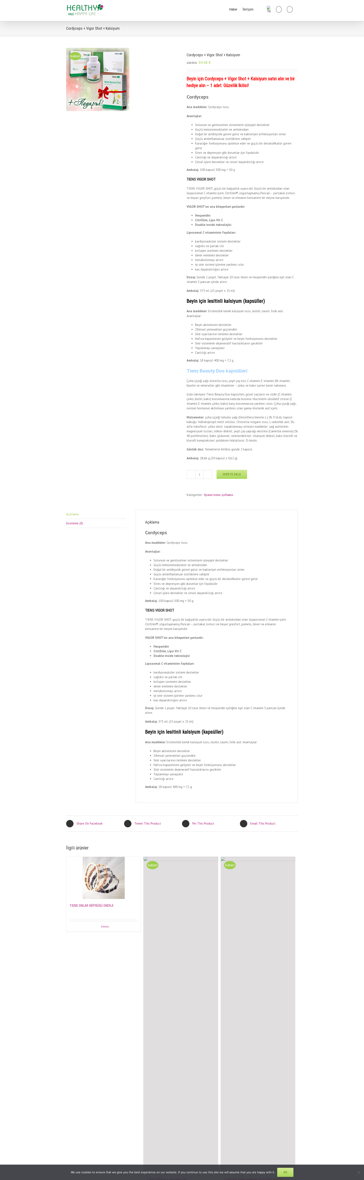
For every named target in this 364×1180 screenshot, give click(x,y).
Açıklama (72, 514)
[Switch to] (269, 9)
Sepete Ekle (232, 474)
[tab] (96, 514)
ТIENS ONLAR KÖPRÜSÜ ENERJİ (91, 906)
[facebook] (260, 9)
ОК (285, 1172)
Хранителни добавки (218, 495)
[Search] (290, 9)
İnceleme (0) (74, 523)
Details (105, 926)
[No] (359, 1172)
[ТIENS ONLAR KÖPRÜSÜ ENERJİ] (103, 878)
